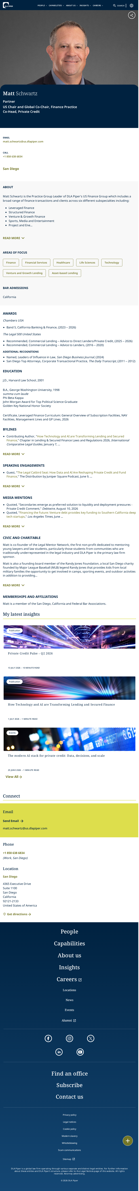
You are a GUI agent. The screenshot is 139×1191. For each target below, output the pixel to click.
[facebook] (48, 1038)
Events (69, 1010)
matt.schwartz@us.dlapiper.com (23, 141)
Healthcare (63, 262)
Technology (112, 262)
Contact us (69, 1096)
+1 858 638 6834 (12, 156)
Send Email (11, 821)
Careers (97, 5)
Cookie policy (69, 1128)
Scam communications (69, 1150)
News (69, 1000)
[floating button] (128, 1141)
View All (12, 776)
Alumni (67, 1020)
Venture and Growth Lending (24, 273)
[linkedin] (59, 1052)
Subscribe (69, 1085)
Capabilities (55, 5)
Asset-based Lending (65, 273)
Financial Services (36, 262)
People (41, 5)
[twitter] (90, 1038)
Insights (84, 5)
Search (120, 5)
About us (71, 5)
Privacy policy (69, 1114)
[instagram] (69, 1038)
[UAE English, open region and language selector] (132, 6)
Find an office (69, 1073)
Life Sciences (87, 262)
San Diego (11, 168)
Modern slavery (69, 1136)
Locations (69, 990)
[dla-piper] (14, 5)
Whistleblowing (69, 1143)
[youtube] (80, 1052)
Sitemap (67, 1159)
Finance (11, 262)
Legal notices (69, 1121)
